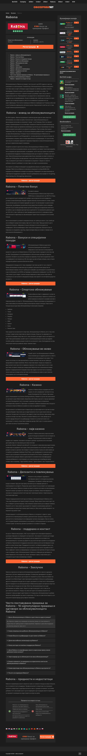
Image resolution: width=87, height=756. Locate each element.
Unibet (38, 2)
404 (73, 2)
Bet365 (14, 2)
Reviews (13, 13)
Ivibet (67, 2)
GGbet (60, 2)
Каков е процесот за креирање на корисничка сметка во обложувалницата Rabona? (27, 662)
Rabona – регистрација (30, 180)
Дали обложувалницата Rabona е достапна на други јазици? (29, 617)
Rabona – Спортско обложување (19, 61)
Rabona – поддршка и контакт (18, 71)
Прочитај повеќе (69, 84)
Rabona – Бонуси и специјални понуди (21, 59)
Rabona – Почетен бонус (17, 57)
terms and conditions (69, 27)
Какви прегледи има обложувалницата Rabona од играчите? (29, 668)
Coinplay (23, 2)
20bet (45, 2)
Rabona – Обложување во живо (19, 63)
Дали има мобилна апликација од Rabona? (23, 640)
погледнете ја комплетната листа (68, 72)
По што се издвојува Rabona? (18, 673)
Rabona (53, 2)
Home (7, 13)
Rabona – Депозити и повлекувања (20, 69)
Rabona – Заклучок (15, 73)
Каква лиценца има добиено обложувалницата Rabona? (28, 631)
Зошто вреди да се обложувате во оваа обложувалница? (28, 657)
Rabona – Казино (15, 65)
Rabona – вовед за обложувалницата (20, 55)
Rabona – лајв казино (16, 67)
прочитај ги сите (69, 117)
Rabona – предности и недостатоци (20, 78)
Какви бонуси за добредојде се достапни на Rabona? (26, 636)
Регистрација (29, 47)
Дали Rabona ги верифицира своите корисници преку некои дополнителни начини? (28, 651)
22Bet (31, 2)
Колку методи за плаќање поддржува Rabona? (24, 645)
